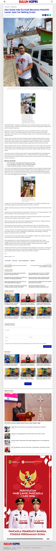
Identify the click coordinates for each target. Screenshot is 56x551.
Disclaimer (19, 547)
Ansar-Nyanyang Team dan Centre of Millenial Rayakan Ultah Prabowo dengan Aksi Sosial (39, 274)
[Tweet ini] (45, 15)
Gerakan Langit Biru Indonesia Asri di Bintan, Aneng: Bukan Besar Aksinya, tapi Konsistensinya (11, 304)
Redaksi (14, 547)
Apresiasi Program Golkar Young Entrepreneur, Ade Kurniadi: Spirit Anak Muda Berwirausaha (39, 278)
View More (28, 383)
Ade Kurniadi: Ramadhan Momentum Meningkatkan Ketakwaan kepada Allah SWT (39, 286)
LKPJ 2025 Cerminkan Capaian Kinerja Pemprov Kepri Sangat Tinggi (22, 423)
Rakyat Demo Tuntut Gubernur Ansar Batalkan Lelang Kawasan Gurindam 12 (28, 427)
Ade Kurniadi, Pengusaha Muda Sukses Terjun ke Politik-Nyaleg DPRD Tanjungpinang (15, 282)
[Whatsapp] (50, 15)
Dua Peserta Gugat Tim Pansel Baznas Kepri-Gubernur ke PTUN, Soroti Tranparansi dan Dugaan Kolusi (44, 317)
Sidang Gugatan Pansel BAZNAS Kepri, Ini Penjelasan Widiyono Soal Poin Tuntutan (11, 317)
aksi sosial (14, 260)
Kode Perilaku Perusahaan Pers (10, 549)
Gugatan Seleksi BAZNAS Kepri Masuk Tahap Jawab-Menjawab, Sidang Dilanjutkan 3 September (44, 304)
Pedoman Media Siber (36, 547)
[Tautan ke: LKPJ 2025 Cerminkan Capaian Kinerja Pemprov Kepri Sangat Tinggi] (28, 407)
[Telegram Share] (48, 15)
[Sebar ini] (43, 15)
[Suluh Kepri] (28, 1)
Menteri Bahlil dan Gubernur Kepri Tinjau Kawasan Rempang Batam (15, 265)
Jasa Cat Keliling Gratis (24, 260)
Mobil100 (33, 260)
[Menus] (4, 1)
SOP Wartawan (26, 547)
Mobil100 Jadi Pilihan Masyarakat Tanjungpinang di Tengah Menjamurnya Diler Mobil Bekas (15, 286)
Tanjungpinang (7, 15)
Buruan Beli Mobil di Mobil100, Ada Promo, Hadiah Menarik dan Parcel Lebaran (40, 282)
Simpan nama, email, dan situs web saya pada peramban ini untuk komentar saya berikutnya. (26, 343)
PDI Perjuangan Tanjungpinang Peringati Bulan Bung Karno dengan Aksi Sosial (15, 274)
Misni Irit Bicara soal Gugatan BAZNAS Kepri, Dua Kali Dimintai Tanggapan (27, 304)
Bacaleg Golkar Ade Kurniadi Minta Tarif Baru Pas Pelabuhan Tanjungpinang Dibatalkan (15, 278)
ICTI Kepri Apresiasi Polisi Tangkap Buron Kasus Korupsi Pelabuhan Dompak (41, 265)
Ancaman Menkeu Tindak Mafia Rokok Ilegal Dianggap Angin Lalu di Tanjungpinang (30, 440)
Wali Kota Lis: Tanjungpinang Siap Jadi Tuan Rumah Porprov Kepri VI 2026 (28, 433)
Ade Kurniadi (8, 260)
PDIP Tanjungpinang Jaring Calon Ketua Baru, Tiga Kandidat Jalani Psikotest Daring (30, 447)
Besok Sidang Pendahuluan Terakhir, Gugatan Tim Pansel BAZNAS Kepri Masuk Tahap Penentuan (27, 317)
